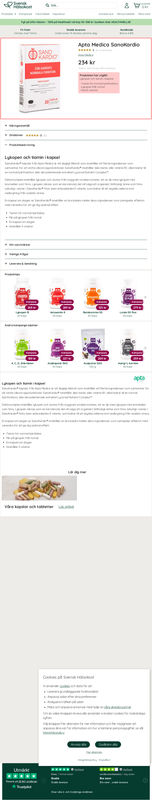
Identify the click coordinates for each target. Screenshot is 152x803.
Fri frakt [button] (25, 31)
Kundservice (106, 14)
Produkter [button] (7, 14)
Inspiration (59, 14)
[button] (141, 5)
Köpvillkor (104, 760)
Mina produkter (126, 14)
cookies (65, 686)
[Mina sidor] (126, 5)
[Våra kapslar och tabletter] (39, 494)
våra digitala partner (117, 707)
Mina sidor (144, 14)
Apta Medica (85, 54)
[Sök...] (47, 5)
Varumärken (42, 14)
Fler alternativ (94, 752)
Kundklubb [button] (127, 31)
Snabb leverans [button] (76, 31)
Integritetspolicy (53, 732)
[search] (81, 5)
